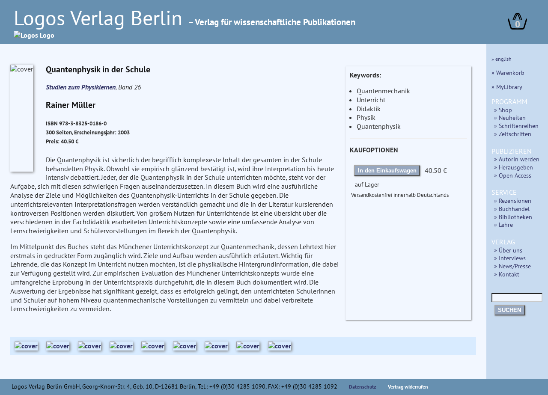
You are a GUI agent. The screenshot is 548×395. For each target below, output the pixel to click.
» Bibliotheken (513, 217)
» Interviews (510, 258)
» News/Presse (512, 266)
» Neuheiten (510, 117)
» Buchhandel (512, 209)
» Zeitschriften (512, 134)
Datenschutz (362, 386)
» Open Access (512, 175)
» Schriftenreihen (516, 126)
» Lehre (503, 224)
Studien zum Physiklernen (81, 87)
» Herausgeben (513, 167)
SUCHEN (509, 310)
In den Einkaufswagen (387, 170)
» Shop (503, 110)
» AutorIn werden (516, 159)
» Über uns (508, 250)
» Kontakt (506, 274)
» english (501, 59)
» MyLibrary (506, 87)
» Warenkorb (507, 72)
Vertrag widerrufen (408, 386)
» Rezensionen (512, 200)
